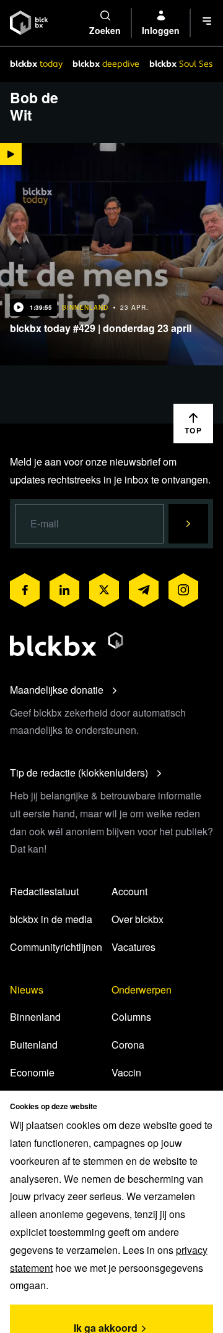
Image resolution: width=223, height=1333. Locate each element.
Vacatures (133, 947)
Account (129, 891)
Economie (32, 1072)
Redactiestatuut (44, 891)
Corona (128, 1044)
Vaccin (126, 1072)
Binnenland (35, 1017)
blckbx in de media (51, 919)
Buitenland (34, 1044)
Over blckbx (138, 919)
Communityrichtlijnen (56, 947)
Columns (131, 1017)
